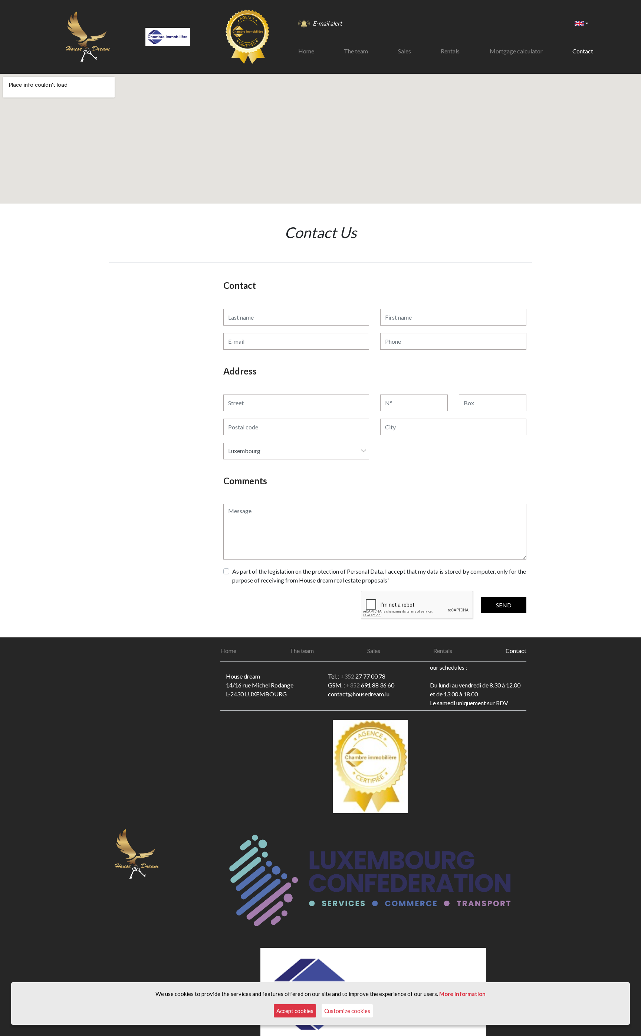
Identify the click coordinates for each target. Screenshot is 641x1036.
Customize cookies (347, 1010)
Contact (582, 51)
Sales (404, 51)
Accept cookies (294, 1010)
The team (356, 51)
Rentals (450, 51)
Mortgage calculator (516, 51)
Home (306, 51)
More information (462, 993)
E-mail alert (327, 23)
